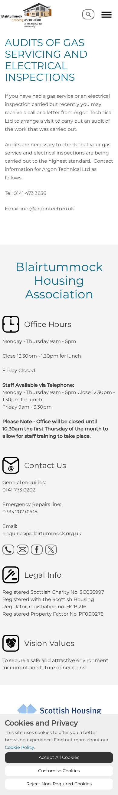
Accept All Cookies (59, 757)
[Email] (22, 550)
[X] (51, 550)
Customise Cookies (59, 770)
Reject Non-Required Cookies (59, 784)
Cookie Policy (19, 747)
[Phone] (8, 550)
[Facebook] (37, 550)
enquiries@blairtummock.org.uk (42, 533)
